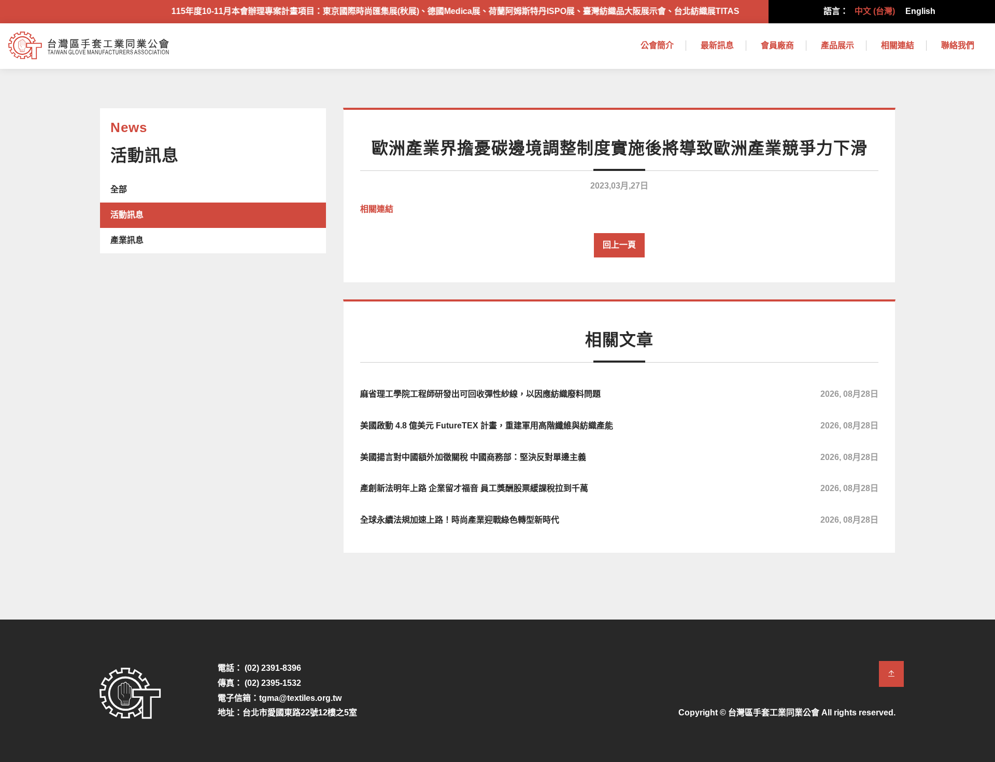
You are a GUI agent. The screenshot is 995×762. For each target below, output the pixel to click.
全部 (118, 189)
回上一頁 (619, 244)
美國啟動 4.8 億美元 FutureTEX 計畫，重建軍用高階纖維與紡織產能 (619, 425)
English (920, 11)
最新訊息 (717, 45)
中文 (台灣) (875, 11)
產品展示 (837, 45)
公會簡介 (657, 45)
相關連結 (897, 45)
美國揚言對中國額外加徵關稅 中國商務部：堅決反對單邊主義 (619, 457)
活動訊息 (127, 214)
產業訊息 (127, 240)
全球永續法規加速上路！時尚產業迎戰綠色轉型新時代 (619, 519)
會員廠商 (777, 45)
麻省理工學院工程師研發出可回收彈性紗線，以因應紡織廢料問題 (619, 394)
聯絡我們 (957, 45)
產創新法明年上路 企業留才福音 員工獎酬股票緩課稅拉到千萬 (619, 488)
